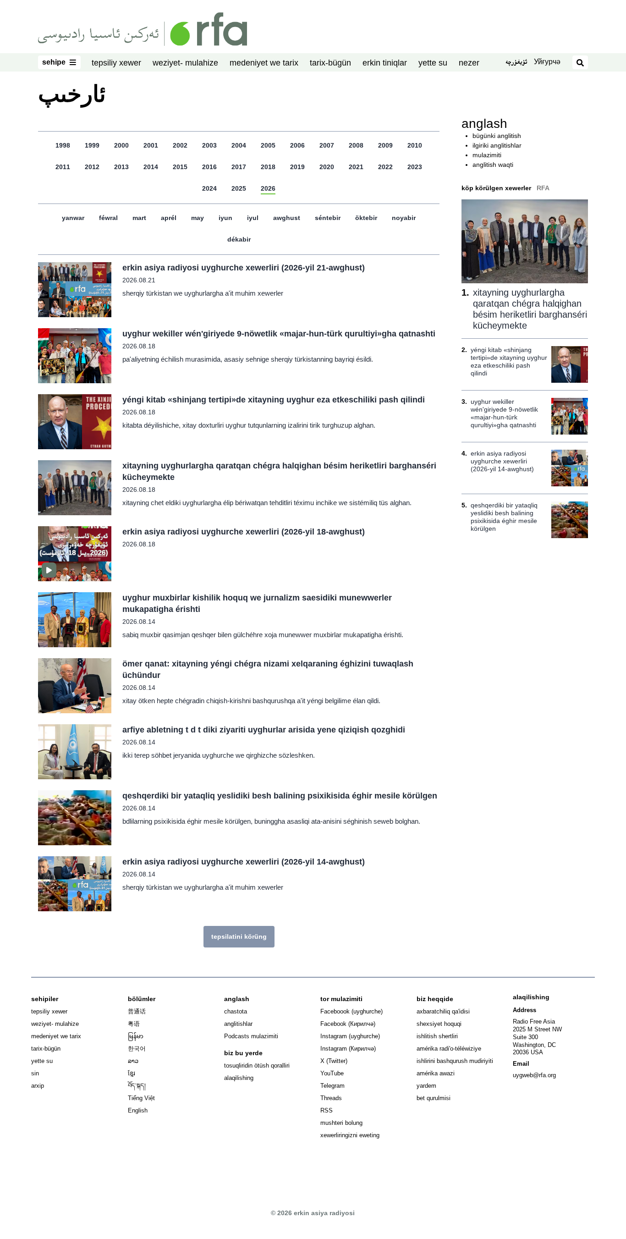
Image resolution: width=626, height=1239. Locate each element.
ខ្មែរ (131, 1073)
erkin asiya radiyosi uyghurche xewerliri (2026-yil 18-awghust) (243, 531)
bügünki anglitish (496, 135)
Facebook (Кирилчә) (347, 1023)
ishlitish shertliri (437, 1036)
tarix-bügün (330, 62)
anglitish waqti (492, 164)
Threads (331, 1098)
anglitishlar (238, 1023)
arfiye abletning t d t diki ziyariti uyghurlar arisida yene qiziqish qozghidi (263, 729)
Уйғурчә (547, 62)
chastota (235, 1011)
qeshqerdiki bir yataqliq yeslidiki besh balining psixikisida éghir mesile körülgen (279, 795)
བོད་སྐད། (137, 1085)
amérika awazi (436, 1073)
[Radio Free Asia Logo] (142, 28)
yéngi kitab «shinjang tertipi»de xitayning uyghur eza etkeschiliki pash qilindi (273, 399)
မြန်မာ (135, 1036)
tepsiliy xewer (116, 62)
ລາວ (133, 1060)
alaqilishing (238, 1077)
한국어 (137, 1048)
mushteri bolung (341, 1122)
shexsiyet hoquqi (439, 1023)
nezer (469, 62)
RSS (326, 1110)
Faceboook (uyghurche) (351, 1011)
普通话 (137, 1011)
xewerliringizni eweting (349, 1135)
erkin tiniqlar (384, 62)
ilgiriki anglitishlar (497, 145)
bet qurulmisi (433, 1098)
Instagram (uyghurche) (350, 1036)
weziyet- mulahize (185, 62)
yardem (426, 1085)
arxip (37, 1085)
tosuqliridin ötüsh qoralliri (257, 1065)
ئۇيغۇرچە (516, 62)
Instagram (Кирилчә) (348, 1048)
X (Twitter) (333, 1060)
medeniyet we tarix (264, 62)
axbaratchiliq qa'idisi (443, 1011)
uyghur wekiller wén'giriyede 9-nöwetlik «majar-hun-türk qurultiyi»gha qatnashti (278, 333)
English (138, 1110)
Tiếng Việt (141, 1098)
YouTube (332, 1073)
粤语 (134, 1023)
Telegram (332, 1085)
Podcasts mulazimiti (251, 1036)
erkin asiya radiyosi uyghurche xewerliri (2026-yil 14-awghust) (243, 861)
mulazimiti (486, 155)
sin (35, 1073)
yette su (432, 62)
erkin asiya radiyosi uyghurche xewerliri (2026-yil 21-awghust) (243, 267)
